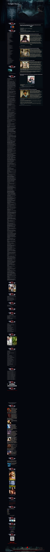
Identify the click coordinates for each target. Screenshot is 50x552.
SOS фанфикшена (9, 325)
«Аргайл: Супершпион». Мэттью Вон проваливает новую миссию (11, 220)
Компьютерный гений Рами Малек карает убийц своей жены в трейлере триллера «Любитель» (11, 126)
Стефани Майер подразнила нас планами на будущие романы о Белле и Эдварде (11, 85)
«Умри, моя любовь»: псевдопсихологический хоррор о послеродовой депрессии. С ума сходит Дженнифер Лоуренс (11, 104)
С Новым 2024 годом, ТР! (10, 267)
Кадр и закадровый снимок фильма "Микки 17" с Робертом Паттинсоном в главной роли (11, 136)
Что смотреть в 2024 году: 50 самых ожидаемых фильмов (11, 266)
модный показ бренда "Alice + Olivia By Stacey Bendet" (26, 31)
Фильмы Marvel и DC (10, 53)
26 (10, 504)
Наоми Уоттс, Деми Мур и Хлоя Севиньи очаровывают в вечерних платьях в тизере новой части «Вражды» (11, 274)
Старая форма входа (12, 28)
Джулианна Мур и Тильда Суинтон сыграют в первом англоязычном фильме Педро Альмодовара (11, 237)
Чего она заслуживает (9, 355)
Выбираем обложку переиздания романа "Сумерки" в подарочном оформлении (11, 83)
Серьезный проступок (9, 358)
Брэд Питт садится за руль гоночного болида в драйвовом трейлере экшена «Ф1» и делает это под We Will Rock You (11, 159)
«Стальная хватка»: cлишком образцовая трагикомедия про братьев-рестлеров (11, 252)
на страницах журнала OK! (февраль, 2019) (29, 84)
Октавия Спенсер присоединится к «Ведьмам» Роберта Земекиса (28, 89)
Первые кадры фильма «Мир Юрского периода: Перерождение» (11, 149)
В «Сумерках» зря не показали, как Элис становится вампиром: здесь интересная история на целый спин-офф (11, 92)
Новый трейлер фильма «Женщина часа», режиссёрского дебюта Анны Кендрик (11, 144)
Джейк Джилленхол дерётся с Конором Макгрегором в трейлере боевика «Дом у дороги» (11, 239)
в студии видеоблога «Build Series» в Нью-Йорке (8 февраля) (28, 86)
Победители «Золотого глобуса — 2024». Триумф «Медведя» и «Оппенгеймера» (11, 261)
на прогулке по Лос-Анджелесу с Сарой (25, 28)
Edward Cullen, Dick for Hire (10, 364)
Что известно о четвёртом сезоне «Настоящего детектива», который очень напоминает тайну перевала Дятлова (11, 272)
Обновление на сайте (9, 78)
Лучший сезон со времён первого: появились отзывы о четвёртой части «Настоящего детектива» (11, 263)
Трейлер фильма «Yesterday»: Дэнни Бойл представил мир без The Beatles (29, 48)
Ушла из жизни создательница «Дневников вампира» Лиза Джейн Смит (11, 113)
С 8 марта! (8, 80)
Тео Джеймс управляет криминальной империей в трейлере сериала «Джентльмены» (11, 209)
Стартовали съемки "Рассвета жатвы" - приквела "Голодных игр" (11, 101)
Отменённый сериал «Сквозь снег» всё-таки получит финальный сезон (11, 186)
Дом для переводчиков (9, 328)
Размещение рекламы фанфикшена (12, 455)
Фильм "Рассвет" (9, 36)
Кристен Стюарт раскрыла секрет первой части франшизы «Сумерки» (11, 215)
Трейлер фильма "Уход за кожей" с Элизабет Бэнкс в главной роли (10, 161)
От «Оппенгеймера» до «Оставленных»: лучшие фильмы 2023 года (11, 270)
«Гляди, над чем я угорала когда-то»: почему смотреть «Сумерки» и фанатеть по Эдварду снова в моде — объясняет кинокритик (11, 97)
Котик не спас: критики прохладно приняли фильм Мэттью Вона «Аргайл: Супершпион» (11, 233)
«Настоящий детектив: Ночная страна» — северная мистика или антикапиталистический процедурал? (11, 249)
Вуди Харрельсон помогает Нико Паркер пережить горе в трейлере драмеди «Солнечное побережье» (11, 245)
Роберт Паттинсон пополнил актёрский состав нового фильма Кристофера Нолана (11, 128)
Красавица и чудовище (10, 50)
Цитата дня (9, 56)
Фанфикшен (9, 39)
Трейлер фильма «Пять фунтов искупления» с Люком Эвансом (10, 168)
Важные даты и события (10, 41)
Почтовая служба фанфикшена (10, 329)
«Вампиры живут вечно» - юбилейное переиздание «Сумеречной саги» (11, 115)
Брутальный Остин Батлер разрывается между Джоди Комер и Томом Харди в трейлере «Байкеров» (11, 201)
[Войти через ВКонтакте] (10, 27)
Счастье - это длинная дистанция (10, 357)
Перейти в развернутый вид (12, 403)
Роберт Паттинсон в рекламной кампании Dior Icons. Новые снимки (11, 140)
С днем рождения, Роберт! (10, 79)
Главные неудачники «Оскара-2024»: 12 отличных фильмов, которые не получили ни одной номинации (11, 195)
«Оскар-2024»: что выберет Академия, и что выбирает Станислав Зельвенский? (11, 193)
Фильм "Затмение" (9, 35)
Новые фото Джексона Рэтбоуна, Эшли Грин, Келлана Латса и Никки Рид (11, 163)
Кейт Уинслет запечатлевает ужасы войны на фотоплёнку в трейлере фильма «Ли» (11, 179)
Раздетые (8, 365)
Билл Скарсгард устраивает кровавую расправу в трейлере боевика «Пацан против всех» (11, 207)
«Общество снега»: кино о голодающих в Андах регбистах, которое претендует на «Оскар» (11, 251)
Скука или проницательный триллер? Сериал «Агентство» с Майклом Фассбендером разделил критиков (11, 130)
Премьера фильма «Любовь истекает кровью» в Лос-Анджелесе (11, 196)
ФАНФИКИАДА (8, 305)
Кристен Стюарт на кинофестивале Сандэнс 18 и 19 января (10, 247)
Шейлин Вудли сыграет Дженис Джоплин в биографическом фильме (11, 150)
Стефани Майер (9, 32)
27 (11, 504)
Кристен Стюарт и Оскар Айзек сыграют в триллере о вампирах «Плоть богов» (11, 178)
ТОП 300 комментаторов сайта (12, 73)
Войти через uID (12, 25)
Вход (41, 1)
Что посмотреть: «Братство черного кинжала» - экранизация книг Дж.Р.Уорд (11, 98)
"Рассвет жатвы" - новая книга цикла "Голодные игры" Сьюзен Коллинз (11, 112)
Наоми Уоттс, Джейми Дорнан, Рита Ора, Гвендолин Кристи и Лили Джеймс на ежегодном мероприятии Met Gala (11, 176)
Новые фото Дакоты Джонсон (10, 231)
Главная (37, 1)
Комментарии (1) (27, 32)
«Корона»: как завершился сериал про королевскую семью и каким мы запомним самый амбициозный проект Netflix (11, 279)
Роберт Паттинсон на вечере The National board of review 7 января (11, 120)
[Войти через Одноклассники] (13, 27)
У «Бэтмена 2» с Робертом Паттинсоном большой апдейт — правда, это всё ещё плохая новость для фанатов (11, 158)
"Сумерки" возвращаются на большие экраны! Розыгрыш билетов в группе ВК (11, 82)
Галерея (8, 38)
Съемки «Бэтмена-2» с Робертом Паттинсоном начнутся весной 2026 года (11, 100)
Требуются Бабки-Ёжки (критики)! (10, 299)
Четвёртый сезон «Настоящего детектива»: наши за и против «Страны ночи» (11, 204)
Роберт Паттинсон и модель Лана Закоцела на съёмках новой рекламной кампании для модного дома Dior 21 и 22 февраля (11, 212)
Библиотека (9, 42)
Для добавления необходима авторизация (12, 402)
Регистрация (39, 1)
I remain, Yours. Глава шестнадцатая (11, 378)
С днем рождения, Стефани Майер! (10, 123)
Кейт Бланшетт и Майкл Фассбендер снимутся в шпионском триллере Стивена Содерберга (11, 241)
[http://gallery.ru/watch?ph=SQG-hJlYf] (30, 26)
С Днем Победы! (9, 109)
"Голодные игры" (9, 45)
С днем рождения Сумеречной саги (11, 102)
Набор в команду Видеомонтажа (10, 298)
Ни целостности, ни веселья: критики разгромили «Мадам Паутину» (11, 223)
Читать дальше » (37, 31)
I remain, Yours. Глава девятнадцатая (11, 376)
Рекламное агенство (10, 61)
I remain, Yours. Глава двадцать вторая (11, 375)
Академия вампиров (10, 47)
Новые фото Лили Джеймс (10, 232)
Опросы (8, 44)
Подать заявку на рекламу (12, 495)
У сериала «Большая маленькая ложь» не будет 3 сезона (27, 60)
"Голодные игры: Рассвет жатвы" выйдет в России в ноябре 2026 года (11, 86)
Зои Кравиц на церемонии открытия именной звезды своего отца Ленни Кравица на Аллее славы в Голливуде (11, 187)
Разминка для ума (9, 59)
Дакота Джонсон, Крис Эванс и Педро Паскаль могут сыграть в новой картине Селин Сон (11, 227)
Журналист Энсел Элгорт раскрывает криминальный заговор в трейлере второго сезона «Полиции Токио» (11, 258)
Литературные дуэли (10, 62)
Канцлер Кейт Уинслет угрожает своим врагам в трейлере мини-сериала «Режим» (11, 230)
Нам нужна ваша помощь (10, 162)
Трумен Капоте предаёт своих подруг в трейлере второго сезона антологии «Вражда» (11, 265)
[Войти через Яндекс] (12, 27)
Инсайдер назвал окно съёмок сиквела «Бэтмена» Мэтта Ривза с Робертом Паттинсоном (11, 269)
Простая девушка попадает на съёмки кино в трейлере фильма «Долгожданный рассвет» (11, 229)
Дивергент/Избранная (10, 48)
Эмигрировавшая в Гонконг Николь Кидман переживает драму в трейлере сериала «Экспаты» (11, 276)
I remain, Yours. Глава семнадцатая (10, 377)
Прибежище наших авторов (10, 327)
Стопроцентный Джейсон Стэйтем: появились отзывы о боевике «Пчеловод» (11, 256)
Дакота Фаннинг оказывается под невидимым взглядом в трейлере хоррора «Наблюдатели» (11, 202)
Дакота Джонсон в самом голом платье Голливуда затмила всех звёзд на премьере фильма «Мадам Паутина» (11, 225)
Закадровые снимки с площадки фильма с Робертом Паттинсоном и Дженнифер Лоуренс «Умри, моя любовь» (11, 156)
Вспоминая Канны (9, 167)
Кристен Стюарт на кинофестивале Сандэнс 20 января (10, 244)
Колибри (8, 354)
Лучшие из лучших (9, 326)
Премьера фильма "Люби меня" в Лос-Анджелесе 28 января (11, 116)
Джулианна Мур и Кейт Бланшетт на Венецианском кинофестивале (11, 154)
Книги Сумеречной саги (10, 33)
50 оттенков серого (9, 51)
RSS (42, 1)
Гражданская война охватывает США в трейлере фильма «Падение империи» (11, 235)
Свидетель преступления (9, 356)
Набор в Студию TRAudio (9, 300)
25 (9, 504)
